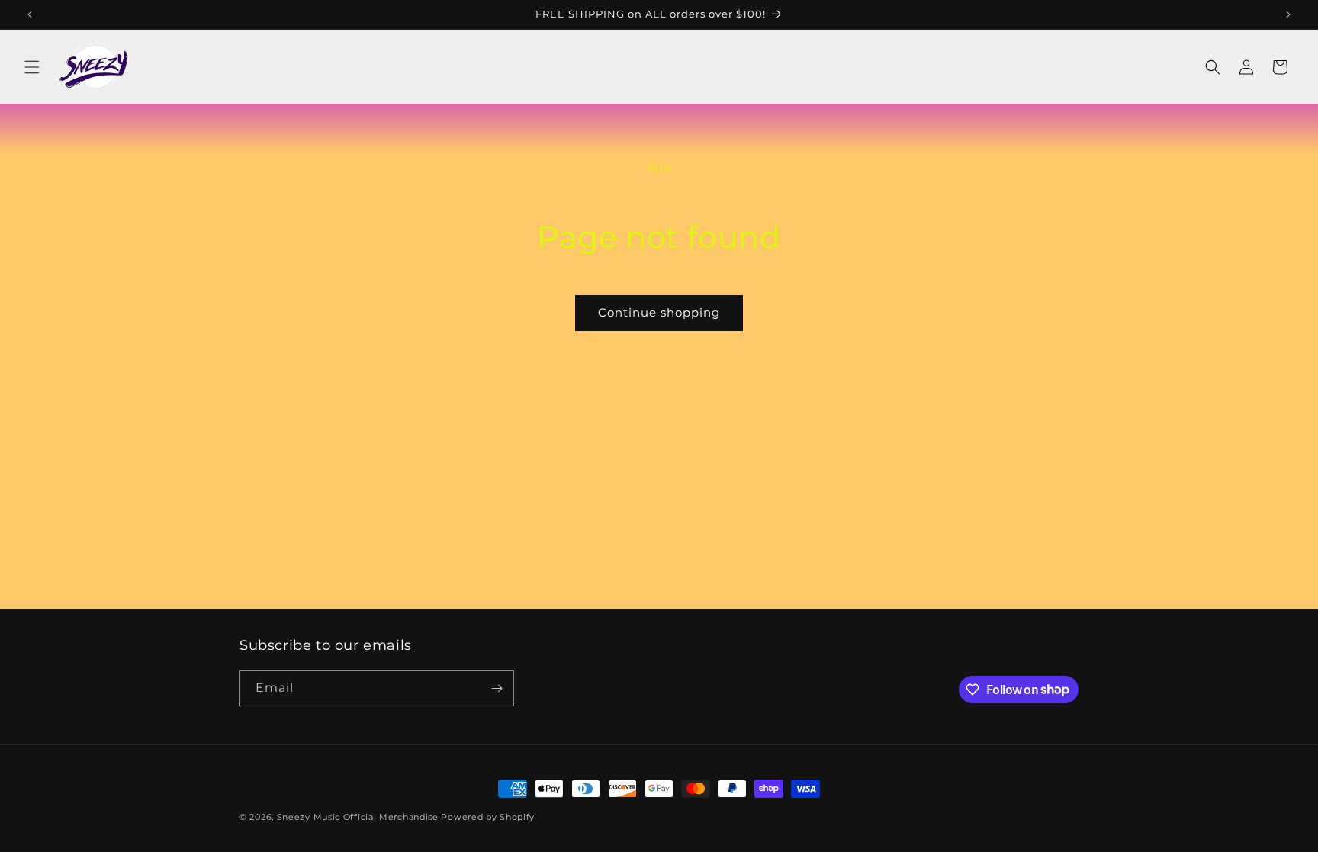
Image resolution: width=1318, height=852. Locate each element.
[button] (32, 67)
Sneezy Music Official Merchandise (358, 817)
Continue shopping (659, 312)
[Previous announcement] (30, 14)
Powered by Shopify (488, 817)
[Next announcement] (1288, 14)
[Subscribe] (496, 688)
